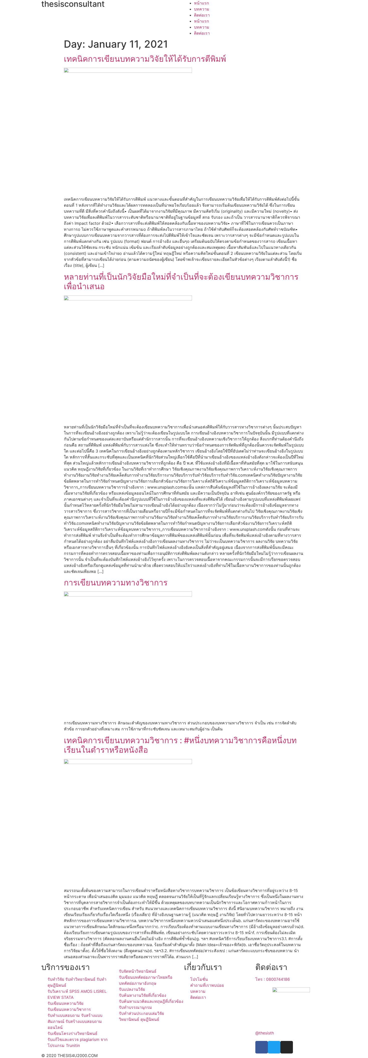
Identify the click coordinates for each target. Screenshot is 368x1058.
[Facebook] (261, 1047)
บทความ (201, 9)
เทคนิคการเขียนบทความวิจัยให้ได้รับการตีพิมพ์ (145, 59)
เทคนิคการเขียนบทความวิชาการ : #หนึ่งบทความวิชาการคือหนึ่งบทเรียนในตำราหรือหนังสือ (180, 745)
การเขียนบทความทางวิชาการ (115, 582)
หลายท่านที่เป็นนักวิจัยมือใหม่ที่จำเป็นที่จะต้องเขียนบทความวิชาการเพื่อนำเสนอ (181, 281)
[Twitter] (274, 1047)
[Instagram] (286, 1047)
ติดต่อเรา (202, 15)
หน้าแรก (201, 3)
